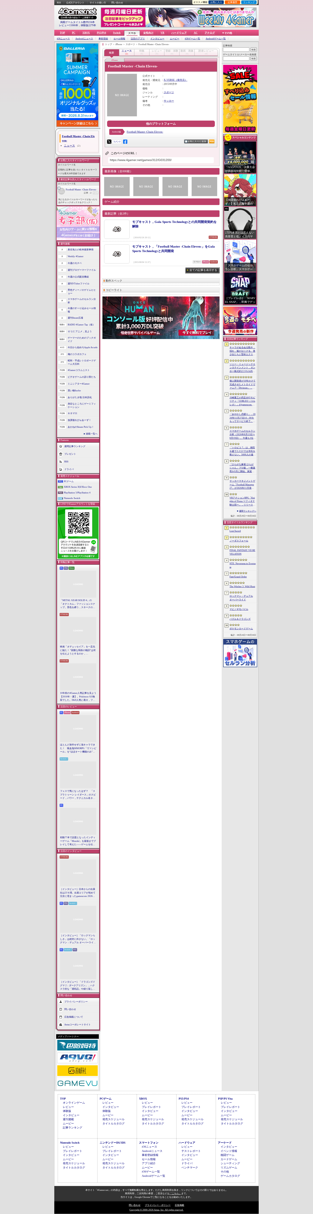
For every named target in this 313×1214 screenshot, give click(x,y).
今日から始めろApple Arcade (83, 347)
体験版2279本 (88, 25)
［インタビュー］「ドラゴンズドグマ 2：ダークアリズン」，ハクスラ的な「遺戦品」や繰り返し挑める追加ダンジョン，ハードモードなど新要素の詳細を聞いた (77, 985)
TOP (62, 32)
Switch (117, 32)
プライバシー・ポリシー (158, 1205)
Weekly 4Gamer (75, 256)
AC (196, 32)
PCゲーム (69, 481)
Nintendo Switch (72, 498)
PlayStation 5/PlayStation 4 (77, 492)
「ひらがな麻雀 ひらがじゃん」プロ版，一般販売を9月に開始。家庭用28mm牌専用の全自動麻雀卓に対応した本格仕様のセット (243, 468)
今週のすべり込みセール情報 (82, 310)
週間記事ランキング (74, 446)
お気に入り (216, 2)
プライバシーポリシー (76, 1001)
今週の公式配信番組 (78, 276)
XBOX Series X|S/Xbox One (78, 487)
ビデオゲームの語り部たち (82, 377)
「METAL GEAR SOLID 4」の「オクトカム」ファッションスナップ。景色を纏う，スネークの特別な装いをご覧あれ (77, 604)
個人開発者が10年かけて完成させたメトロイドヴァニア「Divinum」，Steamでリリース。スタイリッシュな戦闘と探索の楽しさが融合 (243, 384)
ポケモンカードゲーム (241, 628)
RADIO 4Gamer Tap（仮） (81, 324)
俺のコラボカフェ (77, 354)
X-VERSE (169, 79)
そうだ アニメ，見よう (80, 331)
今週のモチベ (75, 263)
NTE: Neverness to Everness (243, 565)
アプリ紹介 (149, 1163)
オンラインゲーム (74, 1102)
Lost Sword (235, 531)
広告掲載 (179, 1205)
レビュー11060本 (68, 25)
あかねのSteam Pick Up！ (81, 427)
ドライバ (69, 469)
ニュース (69, 145)
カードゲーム (229, 1159)
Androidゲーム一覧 (216, 38)
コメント (117, 141)
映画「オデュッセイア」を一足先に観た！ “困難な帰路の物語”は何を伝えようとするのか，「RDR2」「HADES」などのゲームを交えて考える (78, 650)
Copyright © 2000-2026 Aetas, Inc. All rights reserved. (156, 1209)
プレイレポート (151, 1107)
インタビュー (157, 38)
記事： (87, 193)
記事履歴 (232, 2)
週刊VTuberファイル (78, 283)
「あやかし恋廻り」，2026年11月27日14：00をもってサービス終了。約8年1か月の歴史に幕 (243, 418)
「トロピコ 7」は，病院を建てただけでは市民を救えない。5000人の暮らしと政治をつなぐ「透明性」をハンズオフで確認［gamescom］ (243, 451)
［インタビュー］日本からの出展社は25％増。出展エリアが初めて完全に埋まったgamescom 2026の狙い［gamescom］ (77, 893)
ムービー (174, 38)
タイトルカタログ (113, 1123)
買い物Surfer (74, 390)
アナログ (210, 32)
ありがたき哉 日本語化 (80, 397)
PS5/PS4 (101, 32)
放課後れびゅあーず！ (79, 420)
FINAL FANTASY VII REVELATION (242, 552)
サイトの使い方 (98, 2)
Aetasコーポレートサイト (77, 1024)
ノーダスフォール (239, 540)
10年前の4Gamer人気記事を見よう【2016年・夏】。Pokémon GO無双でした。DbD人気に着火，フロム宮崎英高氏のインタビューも (78, 697)
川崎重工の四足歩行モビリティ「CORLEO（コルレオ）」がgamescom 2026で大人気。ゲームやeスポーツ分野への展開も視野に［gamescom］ (242, 401)
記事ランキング (72, 1127)
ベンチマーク (189, 1167)
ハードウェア (179, 32)
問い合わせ (117, 2)
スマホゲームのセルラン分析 (82, 301)
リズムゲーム (229, 1167)
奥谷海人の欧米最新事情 (80, 249)
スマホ (132, 33)
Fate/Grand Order (238, 576)
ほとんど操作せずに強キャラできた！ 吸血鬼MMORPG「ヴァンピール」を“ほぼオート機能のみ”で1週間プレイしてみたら (78, 748)
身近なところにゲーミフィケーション (82, 405)
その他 (225, 1171)
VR (162, 32)
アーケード (225, 1142)
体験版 (67, 1111)
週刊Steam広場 (75, 317)
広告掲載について (73, 1016)
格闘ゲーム (227, 1155)
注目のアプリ (138, 38)
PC (73, 32)
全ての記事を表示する (203, 270)
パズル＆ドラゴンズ (240, 619)
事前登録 (103, 38)
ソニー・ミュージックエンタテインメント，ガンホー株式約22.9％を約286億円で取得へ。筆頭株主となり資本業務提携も (242, 368)
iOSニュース (63, 38)
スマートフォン (148, 1142)
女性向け (148, 32)
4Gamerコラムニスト (79, 370)
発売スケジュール (113, 1119)
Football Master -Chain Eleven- (81, 189)
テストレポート (191, 1151)
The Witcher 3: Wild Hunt (242, 586)
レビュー (68, 1107)
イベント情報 (229, 1151)
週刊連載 (68, 1119)
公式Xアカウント (75, 2)
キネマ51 (72, 413)
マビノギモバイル (239, 609)
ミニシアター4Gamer (79, 383)
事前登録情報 (150, 1155)
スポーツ (169, 92)
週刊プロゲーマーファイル (82, 270)
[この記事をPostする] (109, 142)
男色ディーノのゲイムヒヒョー (82, 292)
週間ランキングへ (247, 511)
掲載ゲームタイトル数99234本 (77, 22)
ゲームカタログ (230, 1175)
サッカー (169, 100)
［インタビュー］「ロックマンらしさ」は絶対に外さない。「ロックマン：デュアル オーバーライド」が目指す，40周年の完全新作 (77, 939)
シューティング (230, 1163)
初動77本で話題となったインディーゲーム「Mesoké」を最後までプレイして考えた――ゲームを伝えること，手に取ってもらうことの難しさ (78, 841)
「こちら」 (175, 1193)
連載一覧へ (92, 433)
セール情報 (119, 38)
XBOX (86, 32)
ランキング (249, 2)
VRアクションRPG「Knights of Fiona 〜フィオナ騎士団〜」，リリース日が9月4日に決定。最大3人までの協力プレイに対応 (242, 501)
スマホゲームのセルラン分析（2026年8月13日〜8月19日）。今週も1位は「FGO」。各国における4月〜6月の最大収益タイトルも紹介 (243, 435)
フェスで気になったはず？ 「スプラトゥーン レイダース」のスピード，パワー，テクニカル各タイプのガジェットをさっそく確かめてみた (78, 795)
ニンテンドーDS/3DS (112, 1142)
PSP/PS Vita (225, 1098)
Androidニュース (84, 38)
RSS (59, 2)
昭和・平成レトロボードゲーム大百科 (82, 362)
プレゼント (70, 453)
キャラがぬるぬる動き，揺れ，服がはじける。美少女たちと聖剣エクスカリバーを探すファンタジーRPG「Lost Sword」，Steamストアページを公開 (242, 351)
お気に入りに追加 (197, 141)
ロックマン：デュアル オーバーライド (241, 598)
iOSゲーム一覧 (192, 38)
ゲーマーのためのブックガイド (82, 339)
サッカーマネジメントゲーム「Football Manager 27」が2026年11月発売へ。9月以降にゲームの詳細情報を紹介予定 (242, 485)
